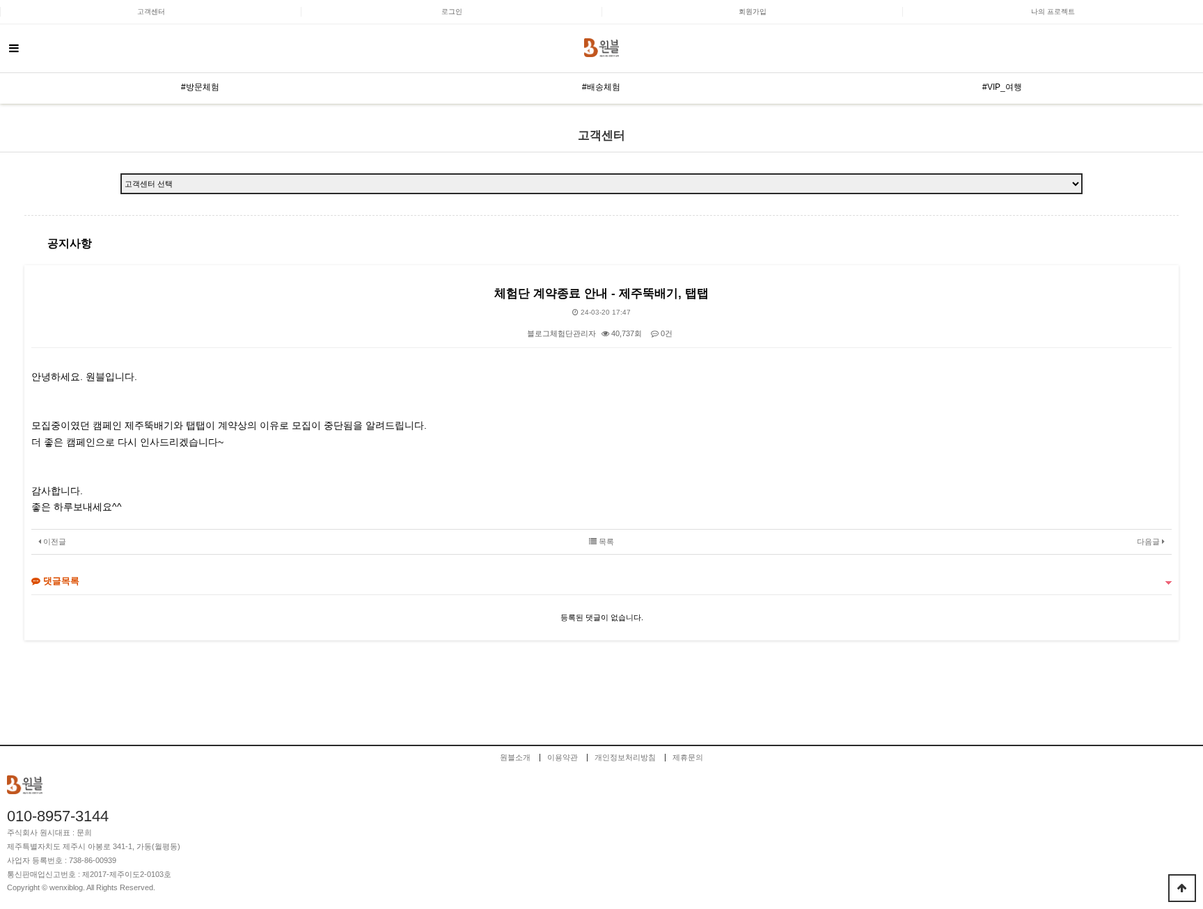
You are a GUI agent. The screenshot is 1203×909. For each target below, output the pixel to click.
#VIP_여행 (1002, 87)
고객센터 (151, 11)
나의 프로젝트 (1053, 11)
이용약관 (562, 757)
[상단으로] (1182, 888)
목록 (605, 541)
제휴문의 (688, 757)
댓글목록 (59, 581)
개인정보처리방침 (625, 757)
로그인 (451, 11)
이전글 (53, 541)
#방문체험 (200, 87)
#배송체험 (601, 87)
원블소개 (515, 757)
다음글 (1149, 541)
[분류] (14, 48)
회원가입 (752, 11)
